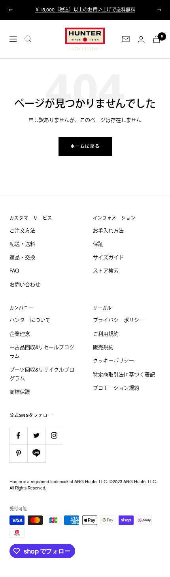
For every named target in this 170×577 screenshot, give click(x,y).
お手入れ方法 (108, 230)
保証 (98, 244)
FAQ (14, 271)
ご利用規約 (106, 334)
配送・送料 (22, 244)
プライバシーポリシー (118, 320)
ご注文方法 (22, 230)
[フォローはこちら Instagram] (54, 435)
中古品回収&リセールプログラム (41, 351)
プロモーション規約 (116, 388)
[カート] (157, 39)
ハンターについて (30, 320)
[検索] (28, 39)
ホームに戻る (85, 146)
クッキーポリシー (113, 361)
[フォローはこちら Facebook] (18, 435)
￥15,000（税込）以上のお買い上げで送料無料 (85, 10)
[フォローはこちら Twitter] (36, 435)
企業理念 (19, 334)
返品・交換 (22, 257)
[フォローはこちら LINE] (36, 453)
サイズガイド (108, 257)
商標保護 (19, 392)
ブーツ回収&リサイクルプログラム (41, 374)
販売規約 (103, 347)
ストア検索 (106, 271)
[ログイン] (141, 39)
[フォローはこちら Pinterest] (18, 453)
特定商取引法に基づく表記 (124, 374)
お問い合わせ (24, 285)
